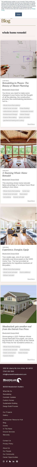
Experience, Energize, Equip (15, 250)
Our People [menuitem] (7, 451)
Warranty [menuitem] (6, 435)
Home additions (25, 272)
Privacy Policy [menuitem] (8, 444)
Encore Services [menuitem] (9, 432)
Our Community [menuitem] (8, 454)
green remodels (24, 117)
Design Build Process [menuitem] (10, 406)
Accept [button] (18, 14)
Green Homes (23, 353)
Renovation (23, 194)
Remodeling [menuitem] (7, 394)
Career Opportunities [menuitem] (10, 457)
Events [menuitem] (5, 426)
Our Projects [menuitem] (7, 412)
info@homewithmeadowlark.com (14, 374)
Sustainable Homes (27, 111)
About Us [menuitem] (6, 448)
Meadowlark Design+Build (10, 89)
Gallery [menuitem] (5, 415)
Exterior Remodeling (9, 117)
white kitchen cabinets (10, 111)
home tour (26, 191)
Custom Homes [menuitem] (8, 400)
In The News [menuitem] (7, 429)
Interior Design (24, 114)
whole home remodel (10, 108)
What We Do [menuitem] (7, 391)
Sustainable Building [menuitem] (10, 403)
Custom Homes (8, 356)
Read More (31, 124)
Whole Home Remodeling (11, 105)
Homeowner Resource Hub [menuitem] (13, 420)
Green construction (9, 353)
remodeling (7, 197)
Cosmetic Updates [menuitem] (9, 397)
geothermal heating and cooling (13, 120)
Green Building (24, 108)
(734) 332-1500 (8, 371)
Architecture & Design (10, 114)
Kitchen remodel (18, 197)
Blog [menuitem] (4, 423)
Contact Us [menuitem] (7, 441)
